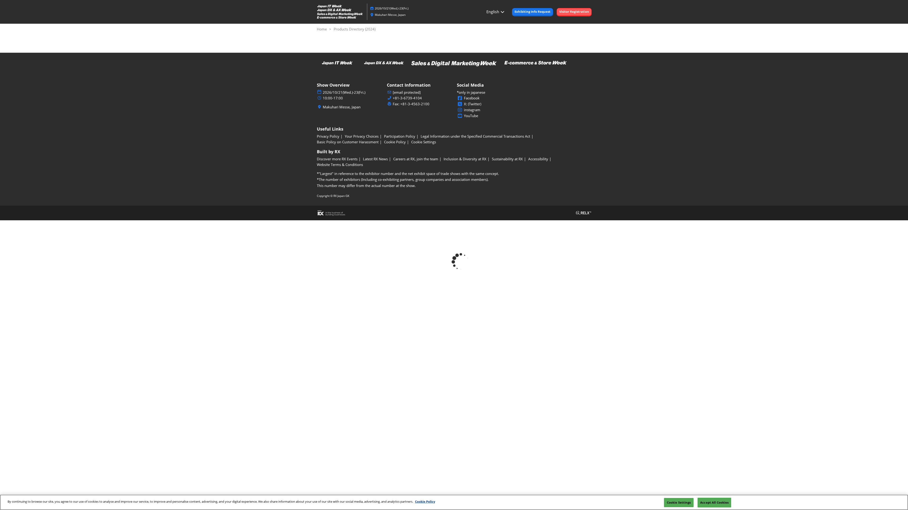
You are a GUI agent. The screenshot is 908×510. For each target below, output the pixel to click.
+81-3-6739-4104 (407, 98)
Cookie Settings (679, 502)
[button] (532, 12)
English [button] (493, 11)
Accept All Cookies (714, 502)
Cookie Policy (425, 501)
